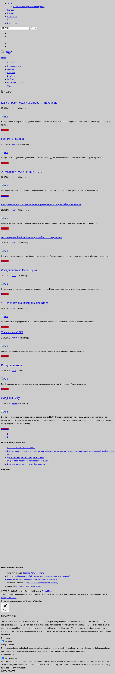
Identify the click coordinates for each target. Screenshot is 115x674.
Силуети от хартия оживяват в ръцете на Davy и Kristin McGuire (41, 204)
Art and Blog (47, 591)
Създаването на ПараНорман (19, 270)
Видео (10, 86)
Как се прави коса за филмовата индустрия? (29, 102)
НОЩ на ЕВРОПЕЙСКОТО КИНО (21, 448)
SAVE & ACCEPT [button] (8, 671)
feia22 (14, 144)
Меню (3, 58)
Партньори (12, 17)
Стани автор (12, 23)
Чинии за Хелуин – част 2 (33, 573)
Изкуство (11, 73)
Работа (10, 20)
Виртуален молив (12, 365)
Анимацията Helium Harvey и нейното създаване (31, 237)
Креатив (10, 69)
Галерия (10, 13)
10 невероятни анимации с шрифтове (25, 302)
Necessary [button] (5, 638)
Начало (10, 63)
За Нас (10, 3)
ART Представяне (15, 82)
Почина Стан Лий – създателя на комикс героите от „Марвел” (43, 576)
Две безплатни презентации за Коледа (42, 583)
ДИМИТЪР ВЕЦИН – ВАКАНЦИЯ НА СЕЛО (25, 458)
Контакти (11, 10)
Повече (13, 598)
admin (14, 338)
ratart (14, 108)
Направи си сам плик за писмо (28, 586)
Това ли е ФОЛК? (12, 332)
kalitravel (11, 576)
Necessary (9, 641)
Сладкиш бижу (10, 398)
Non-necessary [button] (7, 655)
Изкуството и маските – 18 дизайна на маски (26, 464)
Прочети (5, 130)
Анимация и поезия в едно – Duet (22, 171)
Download (11, 76)
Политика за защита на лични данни (28, 7)
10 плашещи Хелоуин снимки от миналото (39, 579)
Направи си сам (14, 66)
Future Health (12, 579)
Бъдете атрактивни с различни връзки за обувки (28, 461)
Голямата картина (12, 138)
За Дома (10, 79)
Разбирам (5, 598)
